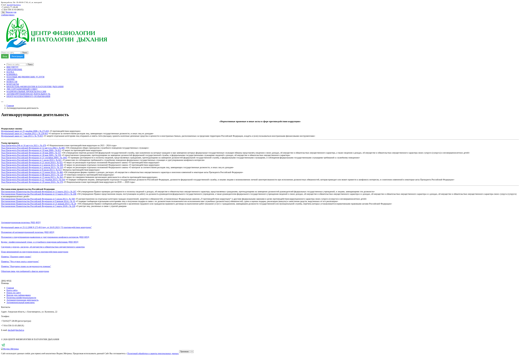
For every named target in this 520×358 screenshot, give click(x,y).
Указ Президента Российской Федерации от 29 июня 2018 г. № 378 (32, 182)
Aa (3, 12)
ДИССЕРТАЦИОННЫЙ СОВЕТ (22, 89)
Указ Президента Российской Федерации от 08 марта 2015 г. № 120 (32, 175)
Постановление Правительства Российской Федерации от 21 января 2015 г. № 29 (38, 204)
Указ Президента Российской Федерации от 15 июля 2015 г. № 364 (32, 177)
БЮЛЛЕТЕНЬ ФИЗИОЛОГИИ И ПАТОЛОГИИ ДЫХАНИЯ (35, 86)
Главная (10, 105)
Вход (5, 56)
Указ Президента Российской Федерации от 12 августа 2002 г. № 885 (33, 148)
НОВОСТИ (11, 82)
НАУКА (10, 72)
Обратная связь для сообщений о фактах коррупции (25, 271)
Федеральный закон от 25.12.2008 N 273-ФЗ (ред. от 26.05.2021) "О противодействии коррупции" (46, 227)
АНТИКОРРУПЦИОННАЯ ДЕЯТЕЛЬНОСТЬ (28, 94)
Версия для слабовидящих (18, 295)
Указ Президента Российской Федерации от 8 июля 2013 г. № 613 (31, 170)
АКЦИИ (10, 79)
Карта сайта (11, 290)
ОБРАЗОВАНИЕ (14, 69)
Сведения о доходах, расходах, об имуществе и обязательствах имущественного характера (43, 247)
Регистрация (17, 56)
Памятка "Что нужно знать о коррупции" (20, 261)
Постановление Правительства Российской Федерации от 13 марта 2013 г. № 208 (38, 194)
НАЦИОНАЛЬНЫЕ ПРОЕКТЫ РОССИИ (26, 91)
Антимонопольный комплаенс (20, 302)
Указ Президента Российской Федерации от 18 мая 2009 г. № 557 (31, 153)
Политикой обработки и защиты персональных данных (153, 353)
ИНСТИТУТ (12, 67)
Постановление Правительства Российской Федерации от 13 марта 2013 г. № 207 (38, 191)
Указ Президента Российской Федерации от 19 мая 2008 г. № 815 (31, 150)
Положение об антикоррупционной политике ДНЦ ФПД (27, 232)
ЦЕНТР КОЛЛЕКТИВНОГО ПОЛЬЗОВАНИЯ (28, 96)
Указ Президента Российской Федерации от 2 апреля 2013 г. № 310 (32, 167)
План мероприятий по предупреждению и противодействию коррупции (34, 252)
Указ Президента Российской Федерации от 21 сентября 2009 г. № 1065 (34, 157)
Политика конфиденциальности (21, 297)
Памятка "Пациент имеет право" (16, 256)
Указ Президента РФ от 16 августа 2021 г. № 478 (23, 145)
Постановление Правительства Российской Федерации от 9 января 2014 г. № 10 (38, 201)
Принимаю (184, 352)
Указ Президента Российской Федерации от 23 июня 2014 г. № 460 (32, 172)
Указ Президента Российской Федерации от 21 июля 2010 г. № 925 (32, 162)
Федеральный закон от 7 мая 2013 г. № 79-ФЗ (22, 136)
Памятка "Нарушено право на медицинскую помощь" (26, 266)
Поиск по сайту (13, 293)
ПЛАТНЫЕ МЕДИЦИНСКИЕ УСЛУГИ (25, 77)
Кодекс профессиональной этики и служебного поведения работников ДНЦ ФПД (39, 242)
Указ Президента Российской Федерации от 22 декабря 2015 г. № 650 (33, 179)
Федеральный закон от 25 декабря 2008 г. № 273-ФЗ (25, 131)
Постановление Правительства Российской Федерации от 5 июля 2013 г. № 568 (38, 199)
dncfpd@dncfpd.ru (16, 330)
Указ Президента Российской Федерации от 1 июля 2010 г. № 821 (31, 160)
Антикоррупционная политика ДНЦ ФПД (20, 222)
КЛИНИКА (11, 74)
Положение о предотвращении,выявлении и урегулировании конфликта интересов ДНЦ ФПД (45, 237)
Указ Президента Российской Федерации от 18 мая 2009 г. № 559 (31, 155)
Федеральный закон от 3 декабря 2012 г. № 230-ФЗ (24, 133)
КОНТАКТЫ (12, 84)
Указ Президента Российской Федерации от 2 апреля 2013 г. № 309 (32, 165)
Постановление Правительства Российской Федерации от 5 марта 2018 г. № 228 (38, 206)
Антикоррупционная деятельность (22, 300)
